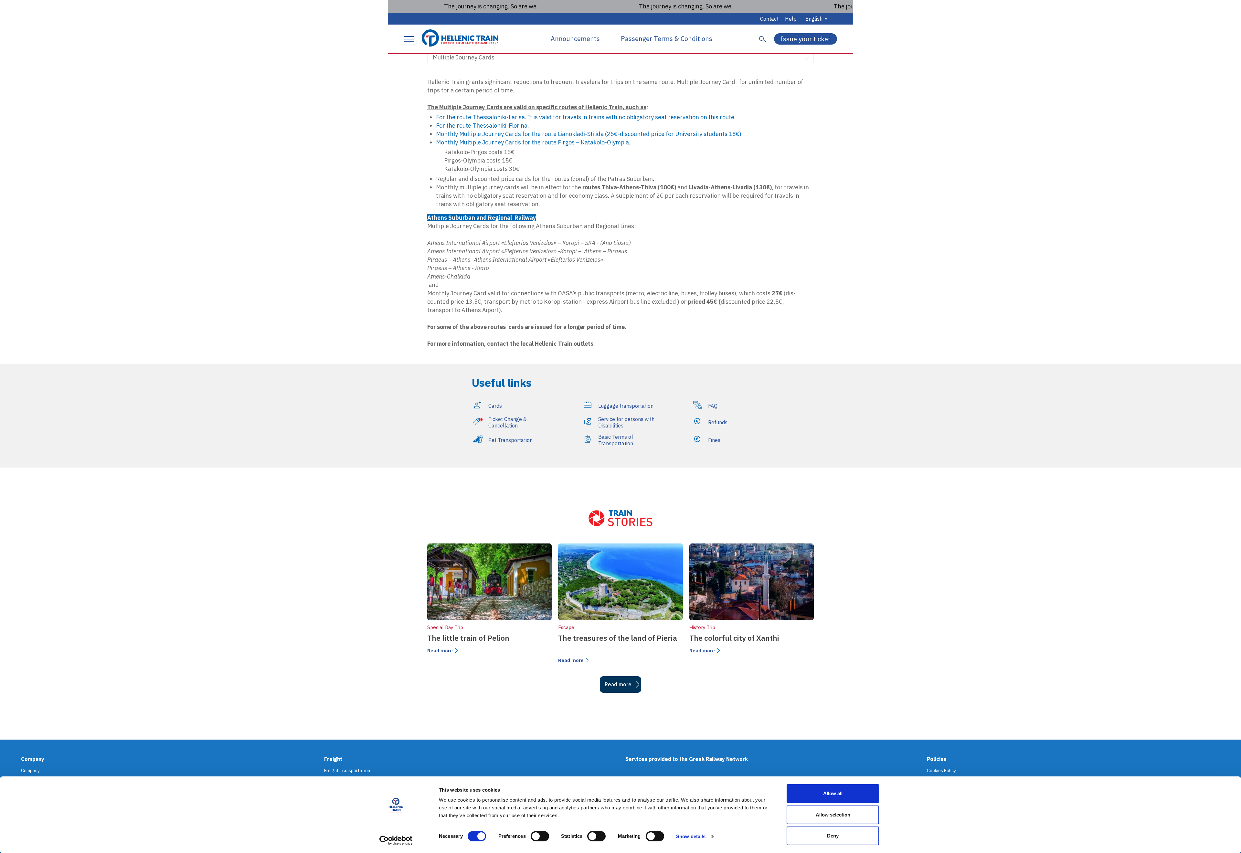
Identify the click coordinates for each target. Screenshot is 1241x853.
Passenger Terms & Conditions (666, 38)
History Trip (702, 627)
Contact (769, 19)
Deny (833, 835)
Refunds (717, 422)
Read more (440, 651)
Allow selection (833, 814)
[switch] (540, 836)
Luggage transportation (625, 406)
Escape (566, 627)
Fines (714, 440)
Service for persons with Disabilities (626, 422)
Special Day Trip (445, 627)
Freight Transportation (347, 771)
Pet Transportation (510, 440)
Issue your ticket (805, 39)
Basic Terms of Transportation (615, 440)
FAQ (712, 406)
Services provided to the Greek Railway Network (686, 759)
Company (30, 771)
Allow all (833, 793)
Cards (495, 406)
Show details (690, 836)
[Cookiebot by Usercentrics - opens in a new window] (396, 840)
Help (791, 19)
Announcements (575, 38)
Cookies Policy (941, 771)
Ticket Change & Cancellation (507, 422)
